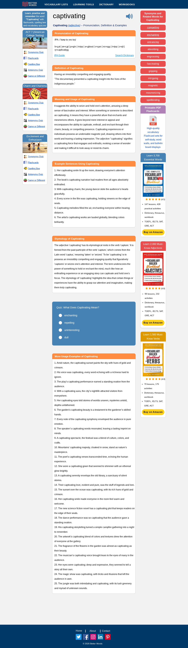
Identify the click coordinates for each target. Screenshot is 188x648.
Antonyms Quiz (35, 70)
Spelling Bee (34, 64)
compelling (153, 27)
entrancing (153, 42)
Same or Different (36, 76)
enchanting (153, 34)
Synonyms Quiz (36, 52)
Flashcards (33, 58)
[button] (83, 4)
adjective (74, 25)
